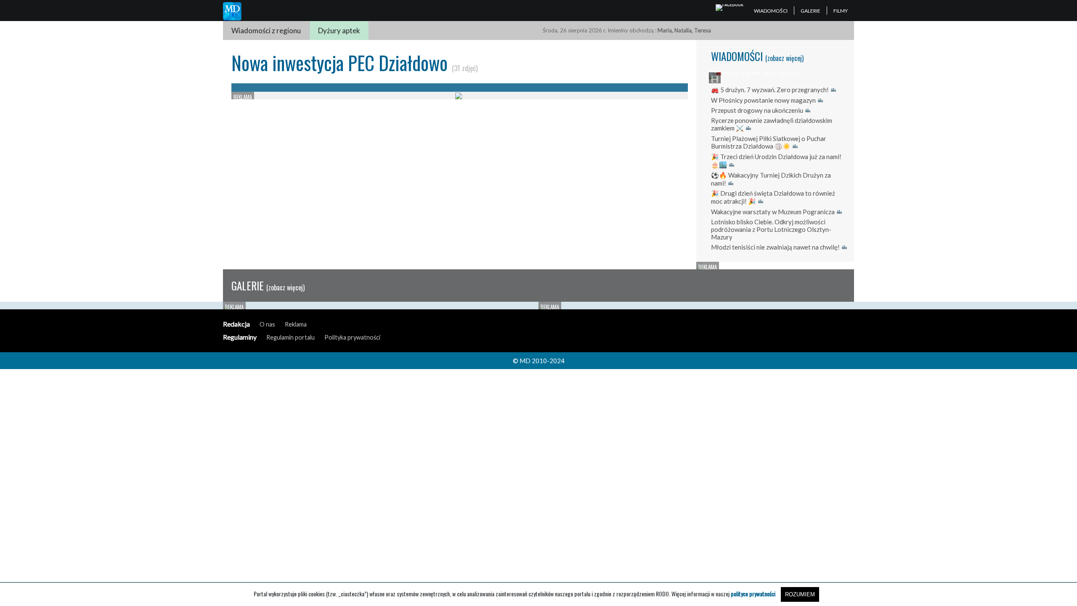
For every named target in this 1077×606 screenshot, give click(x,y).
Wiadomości (771, 11)
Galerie (810, 11)
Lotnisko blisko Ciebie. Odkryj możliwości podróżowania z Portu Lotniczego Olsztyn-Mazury (771, 229)
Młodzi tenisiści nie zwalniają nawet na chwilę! (775, 247)
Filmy (840, 11)
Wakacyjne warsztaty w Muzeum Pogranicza (773, 211)
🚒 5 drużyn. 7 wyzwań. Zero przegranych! (770, 89)
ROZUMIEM (800, 594)
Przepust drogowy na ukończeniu (757, 110)
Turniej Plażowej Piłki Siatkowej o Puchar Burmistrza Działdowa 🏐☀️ (768, 142)
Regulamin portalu (290, 337)
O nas (267, 324)
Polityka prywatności (352, 337)
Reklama (296, 324)
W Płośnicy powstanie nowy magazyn (763, 100)
